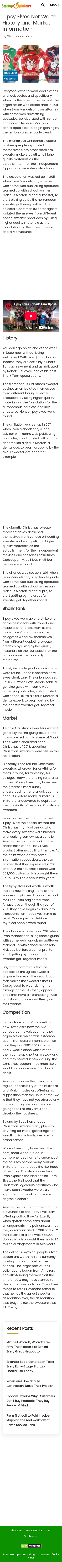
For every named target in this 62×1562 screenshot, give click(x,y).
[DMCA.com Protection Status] (31, 1547)
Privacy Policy (34, 1530)
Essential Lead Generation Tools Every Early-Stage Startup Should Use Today (30, 1366)
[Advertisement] (31, 268)
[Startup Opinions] (16, 5)
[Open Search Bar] (43, 5)
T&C (48, 1530)
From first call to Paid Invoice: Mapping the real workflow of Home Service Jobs (28, 1420)
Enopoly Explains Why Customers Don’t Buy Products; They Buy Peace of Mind (31, 1400)
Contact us (31, 1536)
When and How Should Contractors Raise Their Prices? (30, 1383)
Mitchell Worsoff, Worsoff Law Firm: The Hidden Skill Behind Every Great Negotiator (28, 1346)
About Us (16, 1530)
